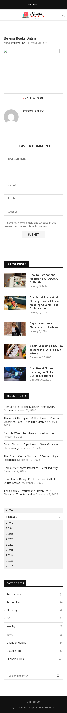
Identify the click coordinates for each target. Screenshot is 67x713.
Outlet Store (35, 650)
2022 (9, 539)
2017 (9, 566)
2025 (9, 523)
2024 (9, 528)
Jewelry (35, 626)
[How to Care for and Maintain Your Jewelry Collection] (15, 280)
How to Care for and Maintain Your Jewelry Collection (44, 278)
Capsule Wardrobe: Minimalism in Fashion (44, 325)
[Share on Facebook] (30, 97)
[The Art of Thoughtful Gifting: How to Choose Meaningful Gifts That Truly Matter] (15, 303)
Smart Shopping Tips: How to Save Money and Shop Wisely (46, 349)
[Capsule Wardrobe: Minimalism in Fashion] (15, 329)
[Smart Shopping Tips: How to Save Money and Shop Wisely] (15, 351)
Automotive (35, 602)
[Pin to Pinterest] (38, 97)
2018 (9, 561)
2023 (9, 534)
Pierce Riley (19, 43)
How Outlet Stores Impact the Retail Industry (31, 468)
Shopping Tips (35, 658)
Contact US (33, 4)
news (35, 634)
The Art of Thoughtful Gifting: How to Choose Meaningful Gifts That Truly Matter (44, 303)
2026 (9, 510)
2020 (9, 550)
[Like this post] (26, 97)
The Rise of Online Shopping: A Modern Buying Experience (42, 372)
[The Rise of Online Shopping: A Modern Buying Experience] (15, 374)
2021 (9, 544)
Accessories (35, 594)
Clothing (35, 610)
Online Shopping (35, 642)
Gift (35, 618)
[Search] (63, 15)
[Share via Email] (41, 97)
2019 (9, 555)
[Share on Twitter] (34, 97)
